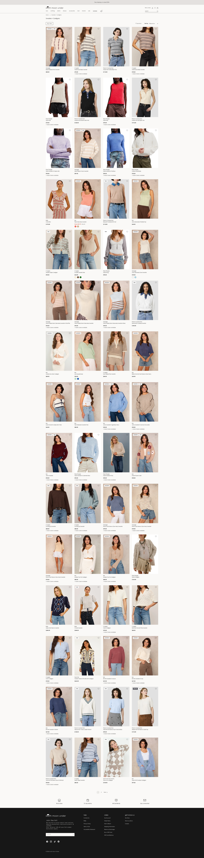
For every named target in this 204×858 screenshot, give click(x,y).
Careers (127, 823)
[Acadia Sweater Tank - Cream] (75, 277)
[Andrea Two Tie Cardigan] (88, 554)
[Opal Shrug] (116, 249)
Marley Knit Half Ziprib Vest (138, 120)
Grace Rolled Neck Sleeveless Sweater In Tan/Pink (58, 323)
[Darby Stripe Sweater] (88, 757)
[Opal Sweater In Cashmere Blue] (88, 452)
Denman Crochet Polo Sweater (139, 628)
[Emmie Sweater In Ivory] (145, 655)
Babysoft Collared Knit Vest (109, 222)
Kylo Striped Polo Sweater (109, 374)
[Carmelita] (59, 199)
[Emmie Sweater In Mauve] (116, 655)
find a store (148, 7)
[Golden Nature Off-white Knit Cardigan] (88, 655)
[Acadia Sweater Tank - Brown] (78, 277)
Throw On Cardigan (108, 780)
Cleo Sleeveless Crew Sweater (139, 272)
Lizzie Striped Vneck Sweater (81, 171)
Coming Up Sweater (51, 526)
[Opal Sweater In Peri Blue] (116, 148)
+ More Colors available (81, 74)
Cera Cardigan (107, 628)
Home (47, 15)
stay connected (144, 803)
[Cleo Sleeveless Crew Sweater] (145, 249)
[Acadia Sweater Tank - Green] (81, 277)
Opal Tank (48, 120)
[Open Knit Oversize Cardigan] (145, 757)
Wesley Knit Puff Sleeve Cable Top (140, 729)
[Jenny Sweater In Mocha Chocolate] (145, 402)
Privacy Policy (87, 823)
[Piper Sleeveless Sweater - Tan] (78, 226)
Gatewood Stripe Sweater (81, 69)
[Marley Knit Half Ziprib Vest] (145, 97)
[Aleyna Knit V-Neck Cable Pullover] (88, 706)
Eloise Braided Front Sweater (52, 69)
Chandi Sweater (78, 628)
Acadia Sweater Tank (80, 272)
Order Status (107, 820)
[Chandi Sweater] (88, 605)
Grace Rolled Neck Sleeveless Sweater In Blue (114, 323)
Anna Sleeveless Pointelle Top (139, 222)
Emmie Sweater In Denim (52, 729)
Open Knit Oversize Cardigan (139, 780)
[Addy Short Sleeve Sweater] (59, 605)
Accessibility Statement (89, 829)
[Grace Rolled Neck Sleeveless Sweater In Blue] (116, 300)
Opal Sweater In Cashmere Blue (82, 475)
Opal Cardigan (135, 577)
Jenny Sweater (49, 475)
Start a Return (107, 823)
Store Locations (129, 820)
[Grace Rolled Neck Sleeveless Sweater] (88, 300)
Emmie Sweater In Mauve (109, 678)
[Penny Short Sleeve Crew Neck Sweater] (116, 503)
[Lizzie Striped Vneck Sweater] (88, 148)
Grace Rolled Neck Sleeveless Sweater (84, 323)
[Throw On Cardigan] (116, 757)
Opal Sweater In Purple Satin (53, 171)
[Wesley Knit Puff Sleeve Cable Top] (145, 706)
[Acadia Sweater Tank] (88, 249)
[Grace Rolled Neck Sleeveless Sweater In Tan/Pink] (59, 300)
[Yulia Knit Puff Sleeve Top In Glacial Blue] (116, 706)
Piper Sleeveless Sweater (80, 222)
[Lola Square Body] (88, 351)
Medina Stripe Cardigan (51, 272)
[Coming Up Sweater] (59, 503)
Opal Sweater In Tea (108, 475)
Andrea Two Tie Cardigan (81, 577)
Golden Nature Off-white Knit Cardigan (84, 678)
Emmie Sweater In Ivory (137, 678)
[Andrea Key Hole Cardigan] (59, 351)
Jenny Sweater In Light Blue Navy (111, 425)
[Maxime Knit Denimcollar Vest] (88, 97)
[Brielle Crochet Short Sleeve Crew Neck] (145, 351)
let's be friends (116, 803)
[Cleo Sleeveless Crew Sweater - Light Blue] (135, 277)
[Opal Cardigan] (145, 554)
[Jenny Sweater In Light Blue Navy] (116, 402)
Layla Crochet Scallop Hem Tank (54, 425)
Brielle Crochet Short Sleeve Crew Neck (141, 374)
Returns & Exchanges (109, 829)
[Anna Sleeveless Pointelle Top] (145, 199)
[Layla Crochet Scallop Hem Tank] (59, 402)
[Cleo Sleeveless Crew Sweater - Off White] (133, 277)
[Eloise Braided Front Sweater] (59, 46)
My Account (107, 818)
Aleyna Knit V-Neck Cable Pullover (83, 729)
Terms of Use (87, 826)
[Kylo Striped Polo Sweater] (116, 351)
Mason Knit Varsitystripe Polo (110, 69)
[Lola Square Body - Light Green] (75, 379)
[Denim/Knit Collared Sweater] (145, 300)
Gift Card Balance (108, 835)
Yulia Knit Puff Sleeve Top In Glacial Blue (112, 729)
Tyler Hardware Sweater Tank (81, 425)
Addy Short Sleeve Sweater (52, 628)
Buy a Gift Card (108, 832)
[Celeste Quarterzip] (145, 148)
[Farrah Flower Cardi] (145, 452)
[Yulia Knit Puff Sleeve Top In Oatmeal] (59, 757)
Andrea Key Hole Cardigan (52, 374)
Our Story (127, 818)
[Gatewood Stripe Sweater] (88, 46)
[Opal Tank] (59, 97)
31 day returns (88, 803)
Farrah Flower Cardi (136, 475)
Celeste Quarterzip (136, 171)
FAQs (85, 820)
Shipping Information (109, 826)
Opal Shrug (106, 272)
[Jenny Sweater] (59, 452)
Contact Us (86, 818)
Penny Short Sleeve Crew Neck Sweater (112, 526)
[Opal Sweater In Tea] (116, 452)
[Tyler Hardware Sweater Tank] (88, 402)
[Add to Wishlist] (70, 29)
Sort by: (146, 23)
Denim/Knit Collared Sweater (139, 323)
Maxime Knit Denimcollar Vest (82, 120)
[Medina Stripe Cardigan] (59, 249)
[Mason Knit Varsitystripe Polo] (116, 46)
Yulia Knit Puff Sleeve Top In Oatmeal (54, 780)
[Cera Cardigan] (116, 605)
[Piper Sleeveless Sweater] (88, 199)
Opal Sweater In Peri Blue (109, 171)
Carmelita (48, 222)
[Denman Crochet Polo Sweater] (145, 605)
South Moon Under (54, 851)
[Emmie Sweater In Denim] (59, 706)
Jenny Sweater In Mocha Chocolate (141, 425)
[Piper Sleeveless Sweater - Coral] (75, 226)
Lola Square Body (79, 374)
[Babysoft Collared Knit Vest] (116, 199)
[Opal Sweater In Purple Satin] (59, 148)
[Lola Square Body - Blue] (78, 379)
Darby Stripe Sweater (80, 780)
